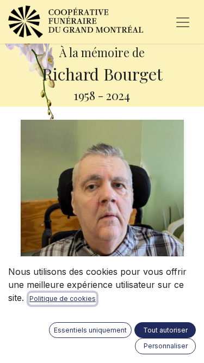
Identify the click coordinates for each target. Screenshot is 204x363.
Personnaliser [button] (166, 346)
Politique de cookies (62, 298)
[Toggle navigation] (183, 21)
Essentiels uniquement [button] (90, 330)
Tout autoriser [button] (165, 330)
